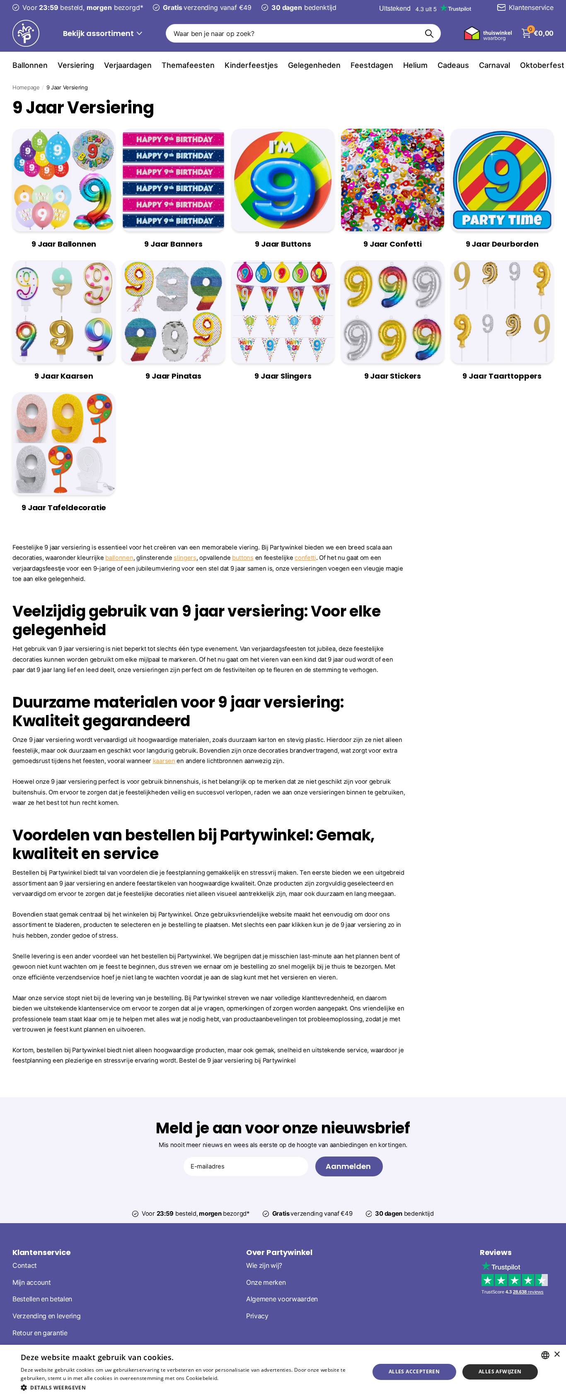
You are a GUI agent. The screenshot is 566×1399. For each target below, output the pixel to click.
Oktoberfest (542, 65)
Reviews (496, 1252)
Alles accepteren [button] (414, 1371)
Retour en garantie (40, 1333)
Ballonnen (30, 65)
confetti (305, 558)
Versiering (76, 65)
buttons (243, 558)
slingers (185, 558)
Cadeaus (453, 65)
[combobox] (545, 1355)
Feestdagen (372, 65)
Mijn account (31, 1282)
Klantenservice (41, 1252)
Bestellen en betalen (42, 1299)
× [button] (557, 1354)
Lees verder (234, 1378)
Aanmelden (349, 1166)
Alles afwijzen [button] (500, 1371)
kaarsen (164, 761)
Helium (415, 65)
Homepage (26, 87)
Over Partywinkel (279, 1252)
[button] (190, 1387)
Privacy (257, 1316)
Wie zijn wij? (264, 1265)
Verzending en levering (46, 1316)
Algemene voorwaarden (282, 1299)
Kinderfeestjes (251, 65)
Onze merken (266, 1282)
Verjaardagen (128, 65)
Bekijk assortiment (99, 33)
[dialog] (283, 1372)
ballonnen (119, 558)
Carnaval (494, 65)
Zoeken (429, 33)
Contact (24, 1265)
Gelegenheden (314, 65)
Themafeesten (188, 65)
